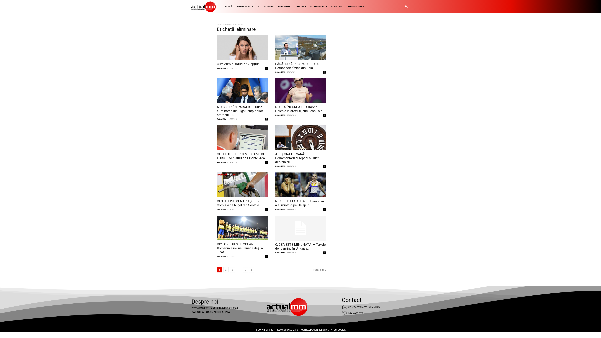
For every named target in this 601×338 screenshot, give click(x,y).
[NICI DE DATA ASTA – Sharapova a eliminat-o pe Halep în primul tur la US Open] (300, 184)
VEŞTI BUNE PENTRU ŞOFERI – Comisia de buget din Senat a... (240, 203)
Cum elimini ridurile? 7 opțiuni (238, 64)
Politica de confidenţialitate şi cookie (323, 330)
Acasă (228, 6)
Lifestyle (300, 6)
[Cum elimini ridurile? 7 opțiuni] (242, 47)
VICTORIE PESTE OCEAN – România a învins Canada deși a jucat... (240, 248)
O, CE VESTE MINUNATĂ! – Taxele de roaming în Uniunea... (300, 246)
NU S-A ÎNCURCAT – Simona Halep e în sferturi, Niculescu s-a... (300, 109)
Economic (337, 6)
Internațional (356, 6)
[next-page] (251, 269)
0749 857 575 (355, 313)
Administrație (245, 6)
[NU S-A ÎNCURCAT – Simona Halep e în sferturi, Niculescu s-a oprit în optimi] (300, 90)
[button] (406, 6)
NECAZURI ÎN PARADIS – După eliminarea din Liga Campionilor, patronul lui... (240, 111)
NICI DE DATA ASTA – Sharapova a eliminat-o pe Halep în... (299, 203)
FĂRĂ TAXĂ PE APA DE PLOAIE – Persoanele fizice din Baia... (299, 66)
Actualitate (266, 6)
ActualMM (221, 68)
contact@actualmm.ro (364, 307)
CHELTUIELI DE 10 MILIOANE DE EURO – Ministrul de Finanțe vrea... (242, 156)
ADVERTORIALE (318, 6)
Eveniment (284, 6)
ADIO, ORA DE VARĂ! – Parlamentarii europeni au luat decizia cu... (297, 158)
